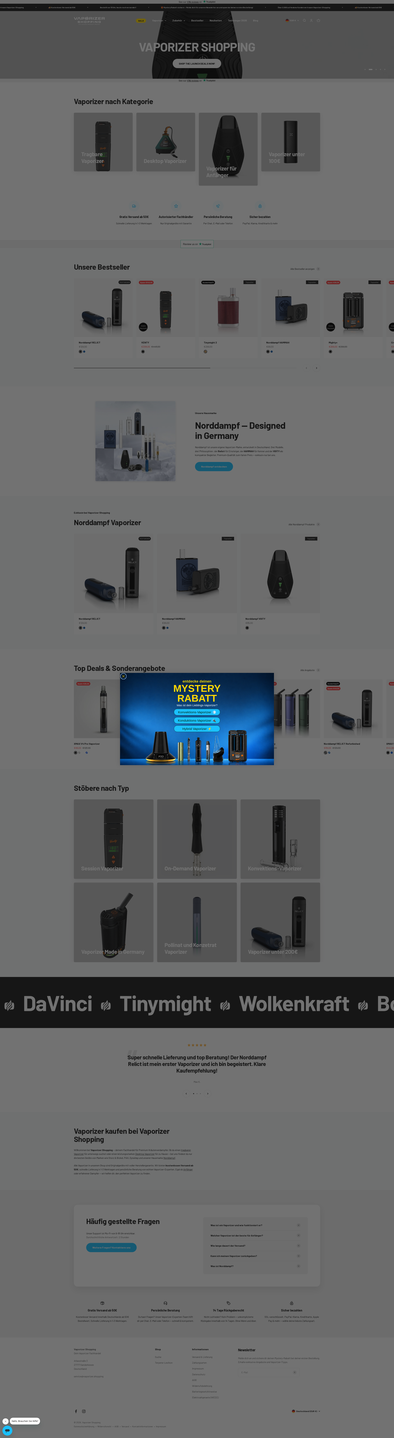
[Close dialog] (123, 676)
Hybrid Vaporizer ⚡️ (197, 729)
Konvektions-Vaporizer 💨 (197, 712)
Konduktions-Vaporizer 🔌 (197, 720)
